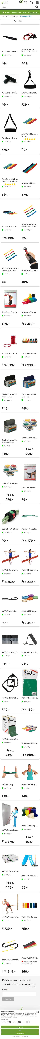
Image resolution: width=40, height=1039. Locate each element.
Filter (20, 21)
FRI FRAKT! (34, 12)
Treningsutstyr (13, 16)
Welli (3, 16)
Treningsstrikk (25, 16)
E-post (5, 990)
